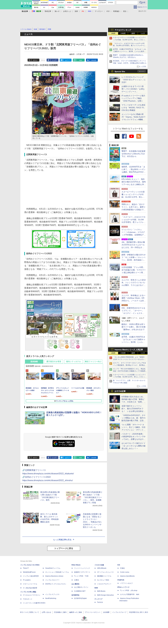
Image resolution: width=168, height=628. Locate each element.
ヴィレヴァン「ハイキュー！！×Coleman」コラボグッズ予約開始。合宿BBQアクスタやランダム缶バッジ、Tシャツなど (134, 234)
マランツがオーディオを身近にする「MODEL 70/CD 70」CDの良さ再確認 (134, 107)
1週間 (133, 33)
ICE (118, 565)
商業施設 (116, 11)
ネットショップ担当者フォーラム (57, 572)
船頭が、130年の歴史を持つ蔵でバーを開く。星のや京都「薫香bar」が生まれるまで (133, 327)
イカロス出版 (99, 565)
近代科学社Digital (80, 598)
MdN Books (101, 591)
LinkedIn (93, 60)
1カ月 (143, 33)
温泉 (76, 11)
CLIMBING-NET (79, 591)
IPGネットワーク (123, 587)
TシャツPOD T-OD (81, 576)
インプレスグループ (119, 612)
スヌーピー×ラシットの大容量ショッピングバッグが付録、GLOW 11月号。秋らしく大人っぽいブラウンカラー (130, 40)
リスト (43, 60)
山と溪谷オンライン (81, 587)
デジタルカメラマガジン (31, 595)
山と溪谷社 (75, 584)
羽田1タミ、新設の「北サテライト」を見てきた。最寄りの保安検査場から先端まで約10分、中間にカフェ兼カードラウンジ (134, 209)
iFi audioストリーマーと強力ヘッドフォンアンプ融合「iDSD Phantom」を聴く (133, 98)
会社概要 (106, 612)
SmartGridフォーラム (52, 568)
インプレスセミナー (52, 580)
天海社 (122, 568)
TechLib (100, 602)
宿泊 (124, 11)
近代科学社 (75, 595)
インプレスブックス (52, 594)
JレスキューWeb (103, 580)
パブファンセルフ (126, 583)
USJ (107, 11)
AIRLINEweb (101, 568)
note (80, 60)
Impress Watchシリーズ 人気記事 (129, 349)
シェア (54, 60)
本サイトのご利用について (29, 612)
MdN (96, 588)
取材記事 (48, 11)
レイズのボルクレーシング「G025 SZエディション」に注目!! (134, 79)
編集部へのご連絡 (75, 612)
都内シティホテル (73, 361)
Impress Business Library (54, 576)
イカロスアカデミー (104, 584)
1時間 (113, 33)
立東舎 (76, 580)
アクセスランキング (123, 30)
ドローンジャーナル (30, 584)
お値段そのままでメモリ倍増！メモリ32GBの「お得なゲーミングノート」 (133, 89)
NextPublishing (50, 598)
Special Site (120, 71)
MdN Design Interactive (105, 595)
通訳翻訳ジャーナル (104, 576)
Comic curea (124, 572)
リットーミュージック (82, 568)
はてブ (67, 60)
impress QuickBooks (127, 576)
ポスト (35, 60)
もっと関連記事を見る (62, 540)
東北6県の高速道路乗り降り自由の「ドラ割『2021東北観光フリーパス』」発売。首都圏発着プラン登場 (92, 497)
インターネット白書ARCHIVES (34, 603)
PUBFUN (120, 580)
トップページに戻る (63, 548)
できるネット (27, 599)
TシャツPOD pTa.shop (128, 590)
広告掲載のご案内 (60, 612)
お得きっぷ (67, 11)
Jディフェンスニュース (105, 572)
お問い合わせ (46, 612)
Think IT (26, 568)
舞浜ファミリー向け (93, 361)
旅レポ (57, 11)
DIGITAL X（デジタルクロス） (56, 584)
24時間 (122, 33)
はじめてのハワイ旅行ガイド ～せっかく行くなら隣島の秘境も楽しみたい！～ (133, 445)
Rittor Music (76, 565)
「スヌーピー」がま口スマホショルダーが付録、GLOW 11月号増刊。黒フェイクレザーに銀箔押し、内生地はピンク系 (130, 45)
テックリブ (98, 599)
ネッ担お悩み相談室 (30, 588)
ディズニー (99, 11)
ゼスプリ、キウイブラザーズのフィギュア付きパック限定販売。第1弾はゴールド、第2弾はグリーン (129, 365)
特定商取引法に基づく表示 (138, 612)
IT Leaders (27, 580)
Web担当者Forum (29, 572)
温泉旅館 (34, 361)
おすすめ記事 (120, 391)
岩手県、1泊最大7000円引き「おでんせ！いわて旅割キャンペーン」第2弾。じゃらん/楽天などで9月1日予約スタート (129, 51)
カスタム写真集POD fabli (129, 594)
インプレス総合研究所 (31, 576)
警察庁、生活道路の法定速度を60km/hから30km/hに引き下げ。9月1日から (133, 153)
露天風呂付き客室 (53, 361)
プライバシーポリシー (92, 612)
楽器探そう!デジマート (82, 572)
